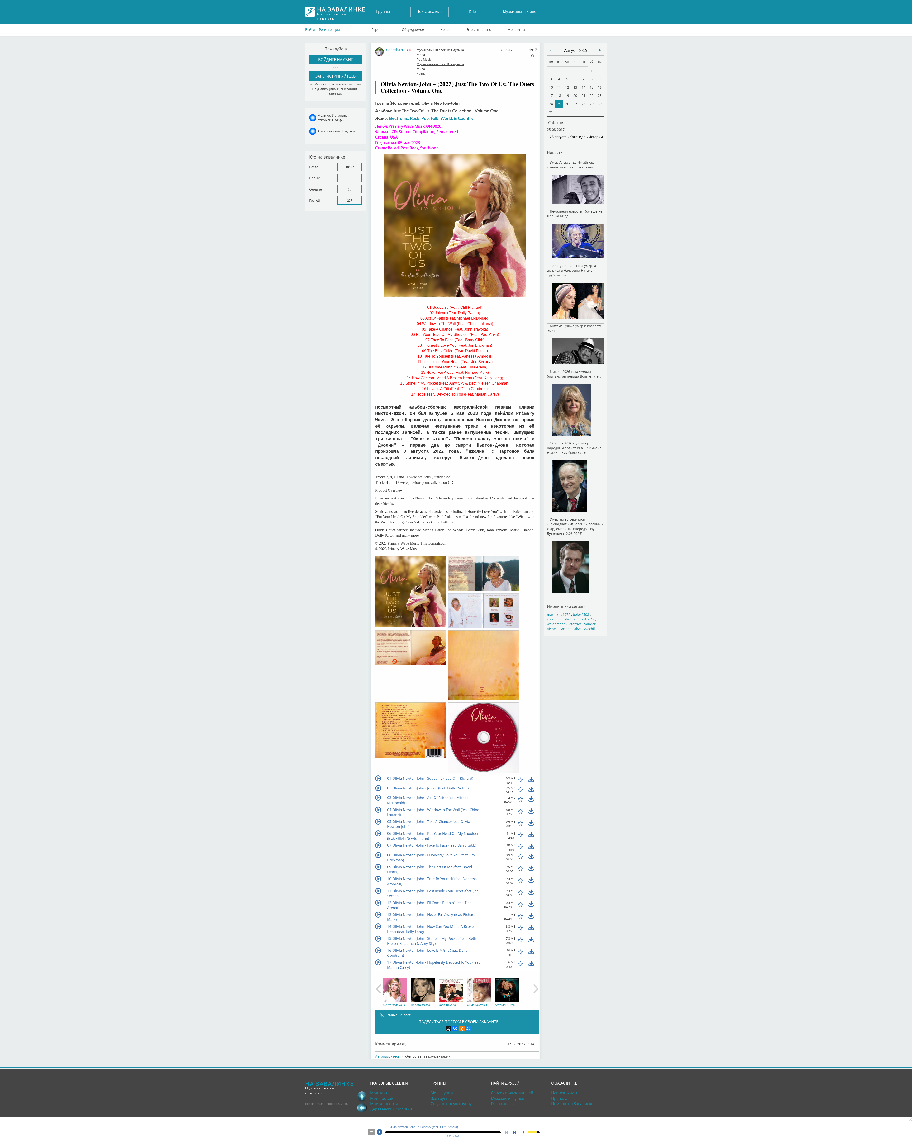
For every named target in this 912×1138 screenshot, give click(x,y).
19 (567, 95)
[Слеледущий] (551, 50)
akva (577, 628)
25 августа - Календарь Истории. (577, 137)
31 (551, 112)
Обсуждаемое (413, 28)
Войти (310, 29)
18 (559, 95)
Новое (445, 28)
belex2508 (581, 614)
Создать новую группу (451, 1103)
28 (583, 104)
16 (600, 87)
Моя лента (516, 28)
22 (592, 95)
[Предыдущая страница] (362, 1107)
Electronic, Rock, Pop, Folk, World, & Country (431, 119)
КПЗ (472, 11)
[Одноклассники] (462, 1028)
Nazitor (570, 619)
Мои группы (442, 1093)
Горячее (378, 28)
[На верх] (362, 1096)
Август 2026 (575, 50)
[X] (448, 1028)
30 (600, 104)
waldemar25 (557, 624)
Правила (559, 1098)
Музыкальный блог (520, 11)
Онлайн (315, 189)
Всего (313, 167)
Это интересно (479, 28)
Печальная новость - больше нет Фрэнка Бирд (575, 213)
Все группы (441, 1098)
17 (551, 95)
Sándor (590, 624)
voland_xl (554, 619)
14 (583, 87)
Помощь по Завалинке (572, 1103)
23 (600, 95)
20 (575, 95)
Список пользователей (512, 1093)
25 (559, 104)
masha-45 (586, 619)
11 (559, 87)
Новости (555, 152)
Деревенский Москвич (391, 1109)
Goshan (566, 628)
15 (592, 87)
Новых (314, 178)
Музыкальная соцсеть (341, 12)
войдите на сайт (335, 59)
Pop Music (424, 59)
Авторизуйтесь (387, 1056)
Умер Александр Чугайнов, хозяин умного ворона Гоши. (570, 164)
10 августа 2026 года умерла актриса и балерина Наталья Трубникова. (571, 270)
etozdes (575, 624)
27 (575, 104)
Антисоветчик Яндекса (336, 131)
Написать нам (564, 1093)
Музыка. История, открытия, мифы (332, 117)
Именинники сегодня (567, 606)
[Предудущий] (600, 50)
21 (583, 95)
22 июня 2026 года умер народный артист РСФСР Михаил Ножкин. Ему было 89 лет (574, 448)
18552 (350, 167)
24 (551, 104)
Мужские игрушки (507, 1098)
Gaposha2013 (397, 49)
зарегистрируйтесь (335, 76)
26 (567, 104)
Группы (383, 11)
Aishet (552, 628)
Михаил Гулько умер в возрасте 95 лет (574, 328)
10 (349, 189)
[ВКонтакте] (455, 1028)
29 (592, 104)
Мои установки (384, 1103)
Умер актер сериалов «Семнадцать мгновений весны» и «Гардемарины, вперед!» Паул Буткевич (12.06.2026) (575, 526)
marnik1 (553, 614)
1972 (566, 614)
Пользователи (429, 11)
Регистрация (329, 29)
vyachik (590, 628)
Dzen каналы (502, 1103)
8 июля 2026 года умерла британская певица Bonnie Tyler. (574, 373)
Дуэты (421, 73)
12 (567, 87)
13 (575, 87)
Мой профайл (383, 1098)
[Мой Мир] (468, 1028)
